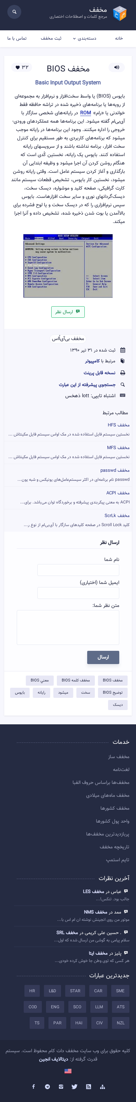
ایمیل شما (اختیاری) (99, 583)
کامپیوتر (92, 361)
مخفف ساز (118, 757)
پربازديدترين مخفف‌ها (107, 834)
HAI (78, 1023)
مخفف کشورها (114, 808)
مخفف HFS (69, 430)
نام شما (111, 560)
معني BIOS (40, 681)
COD (33, 1007)
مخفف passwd (73, 475)
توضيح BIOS (113, 693)
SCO (77, 1007)
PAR (57, 1023)
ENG (55, 1007)
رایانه (41, 693)
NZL (120, 1023)
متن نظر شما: (105, 606)
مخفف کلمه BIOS (76, 681)
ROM (85, 113)
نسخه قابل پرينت (99, 373)
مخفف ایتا (98, 953)
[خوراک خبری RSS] (89, 1087)
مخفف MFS (69, 452)
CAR (98, 991)
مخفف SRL (67, 933)
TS (37, 1023)
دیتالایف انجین (53, 1059)
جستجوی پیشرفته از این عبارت (87, 385)
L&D (52, 991)
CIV (99, 1023)
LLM (99, 1007)
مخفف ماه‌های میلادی (107, 796)
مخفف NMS (95, 912)
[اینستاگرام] (61, 1087)
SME (120, 991)
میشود (63, 693)
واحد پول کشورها (112, 821)
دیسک (118, 705)
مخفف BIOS (113, 681)
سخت (85, 693)
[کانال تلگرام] (47, 1087)
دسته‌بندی (87, 38)
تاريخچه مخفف (114, 847)
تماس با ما (17, 38)
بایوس (20, 693)
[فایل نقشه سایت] (102, 1087)
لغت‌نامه (121, 770)
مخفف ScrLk (77, 520)
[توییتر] (75, 1087)
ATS (120, 1007)
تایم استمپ (117, 860)
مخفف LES (93, 891)
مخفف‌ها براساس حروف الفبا (101, 783)
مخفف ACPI (75, 498)
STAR (75, 991)
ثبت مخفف (51, 38)
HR (32, 991)
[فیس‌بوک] (33, 1087)
